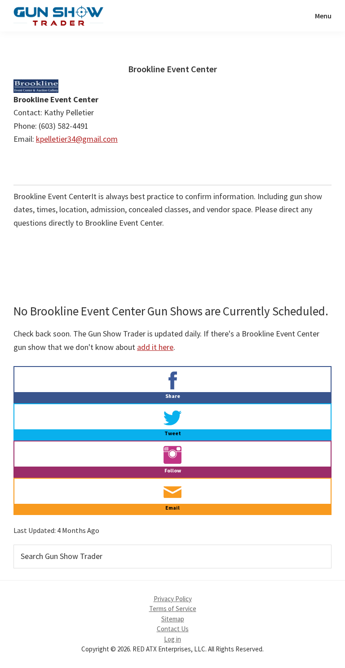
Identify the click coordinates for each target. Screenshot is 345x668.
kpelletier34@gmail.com (77, 139)
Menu (323, 15)
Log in (172, 639)
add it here (155, 347)
